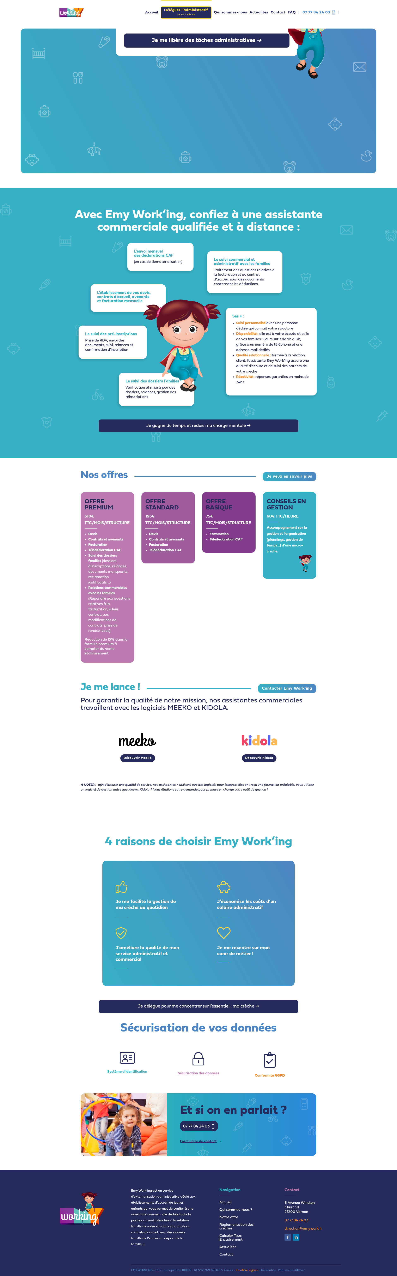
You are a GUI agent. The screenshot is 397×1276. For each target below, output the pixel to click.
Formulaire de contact (198, 1141)
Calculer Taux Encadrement (231, 1238)
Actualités (227, 1247)
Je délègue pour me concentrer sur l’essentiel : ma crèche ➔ (198, 1006)
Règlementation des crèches (236, 1226)
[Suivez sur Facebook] (288, 1237)
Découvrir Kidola (259, 758)
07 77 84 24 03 (316, 12)
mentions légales (247, 1270)
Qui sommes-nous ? (235, 1210)
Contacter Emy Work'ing (287, 689)
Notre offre (228, 1217)
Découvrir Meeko (138, 758)
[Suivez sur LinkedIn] (296, 1237)
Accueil (225, 1202)
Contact (226, 1255)
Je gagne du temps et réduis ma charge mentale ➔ (198, 425)
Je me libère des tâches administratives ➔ (207, 40)
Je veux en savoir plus (289, 476)
